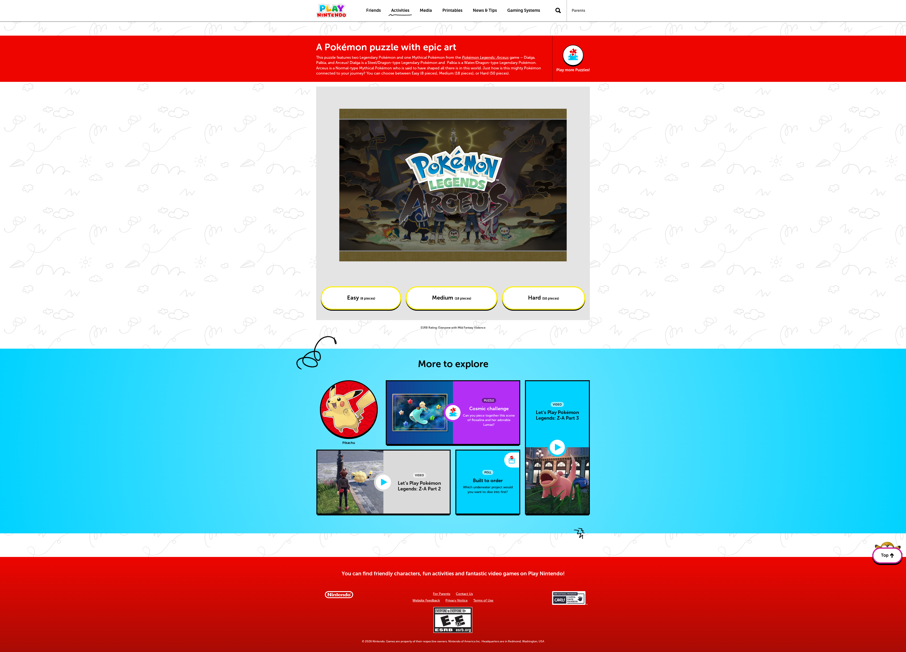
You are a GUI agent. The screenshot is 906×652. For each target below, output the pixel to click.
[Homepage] (336, 10)
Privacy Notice (456, 600)
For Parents (441, 594)
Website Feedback (426, 600)
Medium (451, 298)
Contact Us (464, 594)
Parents (578, 10)
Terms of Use (483, 600)
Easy (361, 298)
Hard (543, 298)
